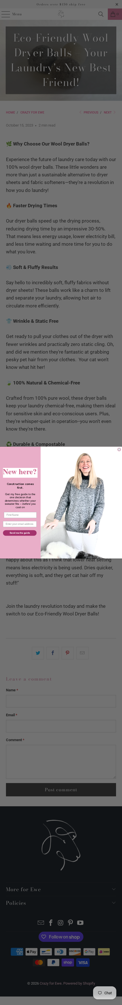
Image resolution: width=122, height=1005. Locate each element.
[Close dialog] (119, 449)
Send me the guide (20, 533)
